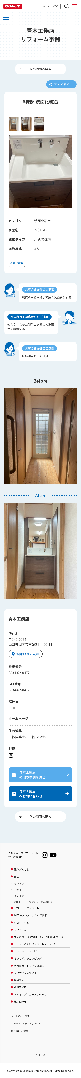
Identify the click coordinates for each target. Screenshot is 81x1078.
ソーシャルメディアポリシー (26, 1023)
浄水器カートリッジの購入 (29, 965)
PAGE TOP (40, 1055)
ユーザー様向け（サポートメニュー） (35, 944)
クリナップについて (25, 973)
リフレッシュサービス (26, 951)
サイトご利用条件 (20, 1016)
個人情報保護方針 (20, 1030)
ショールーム (21, 922)
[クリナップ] (12, 6)
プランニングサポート (26, 908)
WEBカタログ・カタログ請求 (30, 915)
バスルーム (20, 890)
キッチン (19, 883)
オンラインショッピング (28, 958)
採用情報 (19, 980)
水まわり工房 (38, 937)
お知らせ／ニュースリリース (30, 994)
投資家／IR (20, 987)
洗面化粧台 (20, 896)
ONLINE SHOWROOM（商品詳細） (33, 902)
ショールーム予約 (50, 6)
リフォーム (20, 929)
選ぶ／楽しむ (21, 869)
